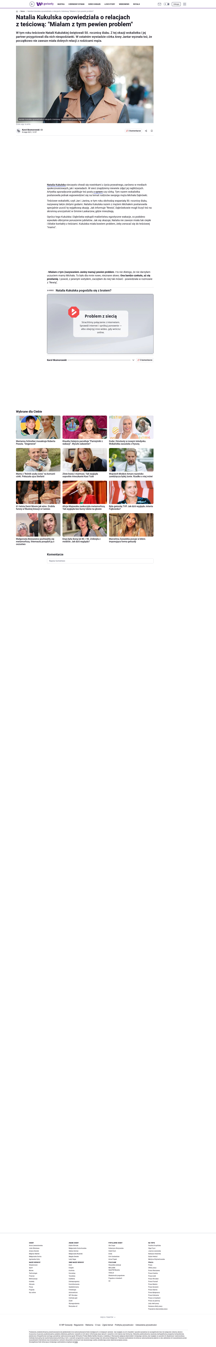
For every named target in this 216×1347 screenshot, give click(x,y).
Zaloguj (176, 4)
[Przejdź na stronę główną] (32, 6)
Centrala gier (73, 1298)
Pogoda (31, 1290)
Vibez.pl (111, 1273)
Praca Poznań (153, 1281)
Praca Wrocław (153, 1279)
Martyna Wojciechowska (156, 1259)
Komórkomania (74, 1284)
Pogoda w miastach (115, 1278)
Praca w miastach (154, 1298)
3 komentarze (134, 131)
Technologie (33, 1273)
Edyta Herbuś (152, 1256)
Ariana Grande (34, 1251)
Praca (31, 1287)
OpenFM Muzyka (114, 1270)
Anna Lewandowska (36, 1245)
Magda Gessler (74, 1256)
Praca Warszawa (154, 1270)
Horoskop (72, 1273)
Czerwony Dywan (76, 4)
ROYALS (136, 4)
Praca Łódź (152, 1276)
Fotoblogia (72, 1290)
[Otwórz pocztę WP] (160, 4)
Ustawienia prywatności (146, 1325)
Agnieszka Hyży (34, 1259)
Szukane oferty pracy (155, 1306)
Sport (31, 1268)
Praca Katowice (153, 1295)
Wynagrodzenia (74, 1303)
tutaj (76, 1342)
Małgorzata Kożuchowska (77, 1248)
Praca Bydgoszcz (154, 1292)
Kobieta (31, 1281)
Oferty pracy (152, 1268)
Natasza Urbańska (154, 1254)
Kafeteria (72, 1279)
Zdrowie (31, 1284)
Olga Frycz (151, 1248)
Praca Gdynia (152, 1290)
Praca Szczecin (153, 1287)
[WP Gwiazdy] (47, 4)
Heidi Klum (112, 1251)
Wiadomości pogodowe (116, 1275)
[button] (167, 4)
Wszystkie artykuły (114, 1265)
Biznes (31, 1270)
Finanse (31, 1276)
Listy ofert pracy (153, 1303)
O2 (109, 1281)
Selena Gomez (73, 1251)
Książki (71, 1268)
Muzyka (61, 4)
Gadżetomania (74, 1287)
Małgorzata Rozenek (75, 1254)
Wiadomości (33, 1265)
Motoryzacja (33, 1279)
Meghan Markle (34, 1254)
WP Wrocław (73, 1295)
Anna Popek (112, 1259)
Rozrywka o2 (73, 1306)
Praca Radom (153, 1284)
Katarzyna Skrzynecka (116, 1248)
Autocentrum (73, 1292)
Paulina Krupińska (154, 1245)
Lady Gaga (72, 1259)
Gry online (32, 1292)
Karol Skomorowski (31, 130)
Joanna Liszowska (154, 1251)
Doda (110, 1254)
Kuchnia (71, 1270)
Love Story (109, 4)
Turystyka (72, 1276)
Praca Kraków (153, 1273)
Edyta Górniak (73, 1245)
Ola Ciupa (111, 1245)
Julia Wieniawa (34, 1248)
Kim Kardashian (114, 1256)
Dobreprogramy (74, 1281)
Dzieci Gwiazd (94, 4)
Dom (70, 1265)
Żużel (70, 1301)
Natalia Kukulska (56, 184)
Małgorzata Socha (35, 1256)
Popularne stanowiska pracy (158, 1309)
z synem (98, 191)
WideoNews (124, 4)
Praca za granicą (154, 1301)
